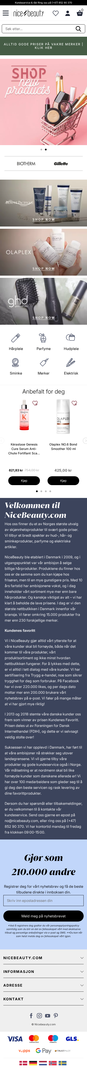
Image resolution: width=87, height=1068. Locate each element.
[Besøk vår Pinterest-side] (56, 1017)
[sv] (63, 1062)
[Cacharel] (26, 163)
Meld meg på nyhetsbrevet (43, 916)
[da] (24, 1062)
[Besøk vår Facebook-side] (31, 1017)
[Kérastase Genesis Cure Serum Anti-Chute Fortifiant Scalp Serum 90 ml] (24, 414)
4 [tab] (50, 491)
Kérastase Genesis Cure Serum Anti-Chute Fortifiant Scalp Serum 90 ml (24, 448)
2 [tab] (42, 491)
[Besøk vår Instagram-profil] (39, 1017)
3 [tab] (46, 491)
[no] (54, 1062)
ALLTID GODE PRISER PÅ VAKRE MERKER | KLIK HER (43, 46)
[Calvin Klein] (61, 163)
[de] (34, 1062)
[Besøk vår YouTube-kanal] (47, 1017)
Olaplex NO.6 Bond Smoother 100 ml (63, 446)
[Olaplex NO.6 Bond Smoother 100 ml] (63, 416)
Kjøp (24, 480)
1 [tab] (37, 491)
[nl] (44, 1062)
